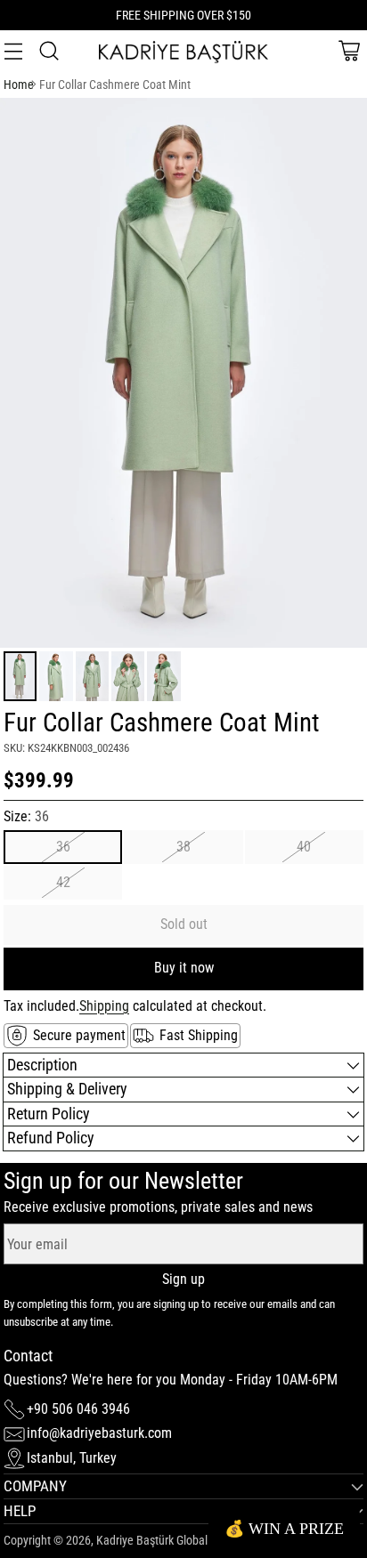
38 (183, 846)
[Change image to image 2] (55, 676)
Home (19, 85)
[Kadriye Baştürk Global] (183, 51)
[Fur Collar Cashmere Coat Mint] (183, 373)
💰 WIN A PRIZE (284, 1529)
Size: (26, 816)
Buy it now (184, 967)
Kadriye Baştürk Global (152, 1540)
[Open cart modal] (348, 51)
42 (63, 882)
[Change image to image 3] (92, 676)
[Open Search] (48, 51)
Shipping (104, 1005)
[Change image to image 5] (163, 676)
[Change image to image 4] (127, 676)
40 (304, 846)
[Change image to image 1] (20, 676)
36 (63, 846)
